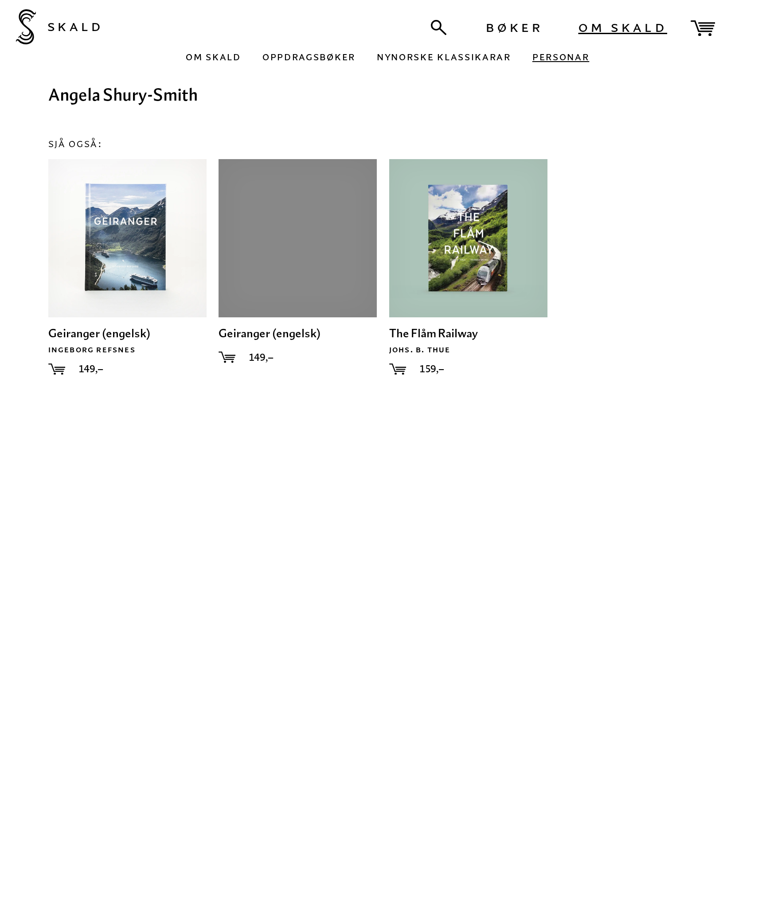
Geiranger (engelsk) (99, 333)
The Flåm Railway (433, 333)
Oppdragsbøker (309, 56)
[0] (703, 28)
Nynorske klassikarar (444, 56)
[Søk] (439, 27)
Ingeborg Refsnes (92, 349)
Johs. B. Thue (420, 349)
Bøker (514, 25)
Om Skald (623, 25)
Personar (560, 56)
